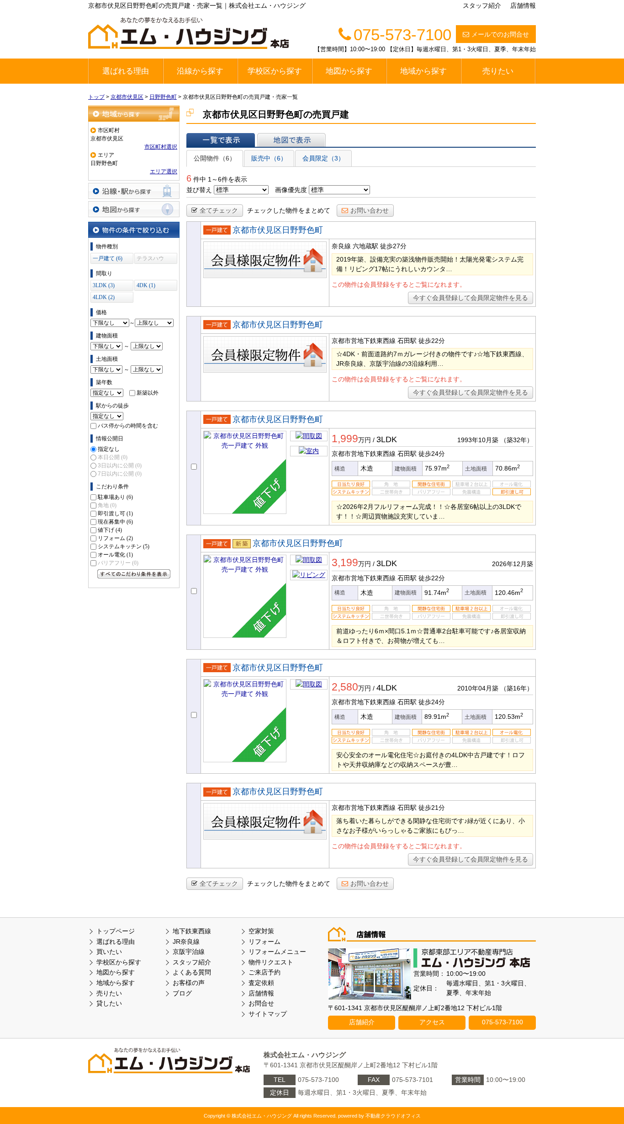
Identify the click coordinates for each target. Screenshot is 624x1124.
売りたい (497, 71)
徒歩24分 (431, 453)
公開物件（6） (215, 158)
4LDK (386, 687)
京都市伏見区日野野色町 (278, 230)
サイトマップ (268, 1013)
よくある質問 (192, 972)
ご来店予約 (264, 972)
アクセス (432, 1022)
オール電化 (115, 554)
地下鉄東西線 (192, 931)
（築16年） (516, 688)
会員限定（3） (323, 158)
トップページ (115, 931)
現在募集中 (115, 522)
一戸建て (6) (107, 258)
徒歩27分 (393, 246)
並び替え (199, 189)
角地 (107, 505)
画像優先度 (291, 189)
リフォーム (115, 538)
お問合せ (261, 1003)
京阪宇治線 (189, 951)
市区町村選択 (160, 147)
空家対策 (261, 931)
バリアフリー (118, 563)
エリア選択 (163, 171)
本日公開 (112, 457)
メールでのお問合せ (500, 34)
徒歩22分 (431, 340)
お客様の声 (189, 982)
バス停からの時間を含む (128, 426)
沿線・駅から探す (134, 191)
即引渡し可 (115, 513)
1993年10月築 (477, 440)
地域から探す (423, 71)
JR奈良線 (186, 941)
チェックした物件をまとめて (288, 210)
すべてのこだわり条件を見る (133, 573)
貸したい (109, 1003)
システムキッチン (123, 546)
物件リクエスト (271, 962)
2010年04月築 (477, 688)
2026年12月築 (512, 563)
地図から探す (349, 71)
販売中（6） (269, 158)
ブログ (182, 993)
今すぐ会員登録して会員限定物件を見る (470, 297)
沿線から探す (200, 71)
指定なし (109, 449)
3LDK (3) (104, 285)
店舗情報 (523, 5)
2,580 (345, 687)
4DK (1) (146, 285)
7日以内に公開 (120, 474)
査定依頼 (261, 982)
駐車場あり (115, 497)
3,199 (345, 562)
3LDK (386, 439)
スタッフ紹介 (482, 5)
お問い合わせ (369, 210)
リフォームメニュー (277, 951)
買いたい (109, 951)
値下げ (110, 530)
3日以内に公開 (120, 465)
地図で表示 (291, 140)
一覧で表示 (220, 140)
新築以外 (148, 393)
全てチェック (219, 210)
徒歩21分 (431, 807)
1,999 (345, 438)
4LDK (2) (104, 297)
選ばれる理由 (125, 71)
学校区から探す (275, 71)
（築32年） (516, 440)
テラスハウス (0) (150, 259)
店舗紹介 (362, 1022)
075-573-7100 (502, 1022)
